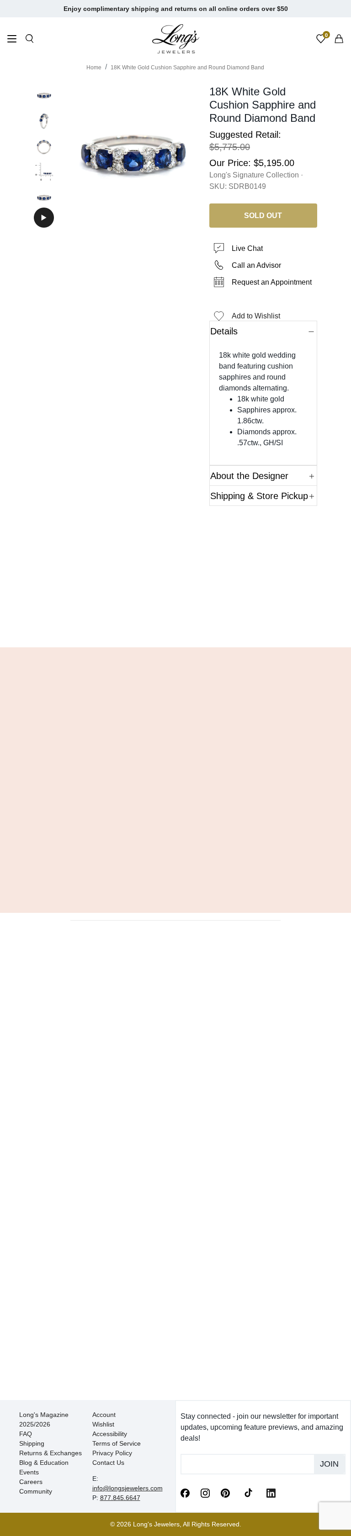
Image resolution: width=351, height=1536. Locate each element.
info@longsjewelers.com (127, 1488)
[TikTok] (248, 1492)
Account (104, 1414)
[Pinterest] (225, 1492)
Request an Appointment (272, 282)
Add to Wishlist (256, 316)
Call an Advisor (256, 265)
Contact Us (108, 1462)
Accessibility (109, 1433)
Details (224, 331)
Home (93, 67)
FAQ (25, 1433)
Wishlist (103, 1424)
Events (29, 1472)
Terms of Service (116, 1443)
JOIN (329, 1463)
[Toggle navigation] (12, 40)
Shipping (31, 1443)
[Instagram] (205, 1492)
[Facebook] (185, 1492)
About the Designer (249, 476)
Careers (31, 1481)
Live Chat (247, 248)
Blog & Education (44, 1462)
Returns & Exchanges (50, 1453)
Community (35, 1491)
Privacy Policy (112, 1453)
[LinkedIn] (271, 1492)
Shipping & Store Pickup (259, 496)
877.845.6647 (120, 1497)
